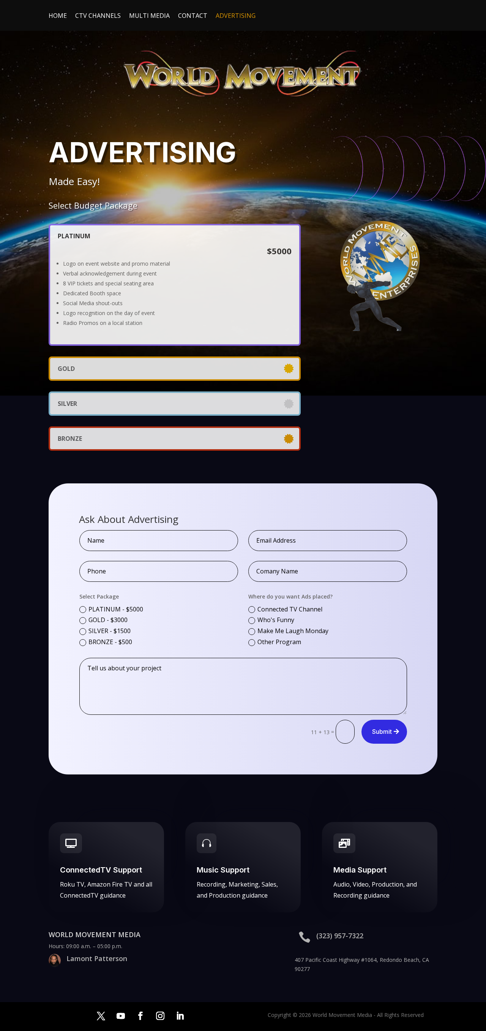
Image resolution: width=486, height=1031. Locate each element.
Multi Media (149, 16)
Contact (192, 16)
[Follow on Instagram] (160, 1015)
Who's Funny (275, 620)
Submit (382, 731)
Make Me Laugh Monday (292, 631)
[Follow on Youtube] (120, 1015)
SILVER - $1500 (109, 631)
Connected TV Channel (289, 609)
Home (58, 16)
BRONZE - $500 (110, 642)
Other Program (279, 642)
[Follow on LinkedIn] (180, 1015)
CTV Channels (98, 16)
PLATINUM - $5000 (115, 609)
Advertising (236, 16)
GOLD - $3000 (108, 620)
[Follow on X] (101, 1015)
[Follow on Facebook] (140, 1015)
